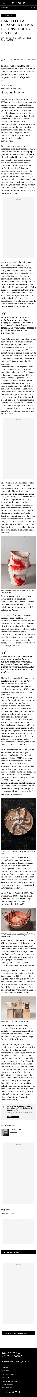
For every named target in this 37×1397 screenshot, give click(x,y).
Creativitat (8, 15)
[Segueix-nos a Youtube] (16, 1392)
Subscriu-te (5, 7)
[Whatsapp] (14, 92)
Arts (13, 1213)
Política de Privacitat (9, 1381)
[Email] (22, 92)
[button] (3, 2)
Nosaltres (5, 1370)
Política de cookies (9, 1374)
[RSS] (19, 1392)
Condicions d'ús (7, 1384)
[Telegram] (18, 92)
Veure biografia (13, 1132)
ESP (35, 7)
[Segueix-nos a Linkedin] (10, 1392)
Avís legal (5, 1377)
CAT (31, 7)
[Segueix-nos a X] (6, 1392)
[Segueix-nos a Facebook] (3, 1392)
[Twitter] (6, 92)
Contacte (5, 1367)
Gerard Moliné (7, 86)
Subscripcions (7, 1388)
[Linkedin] (10, 92)
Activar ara (12, 1117)
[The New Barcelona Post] (12, 1354)
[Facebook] (2, 92)
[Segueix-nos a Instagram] (13, 1392)
